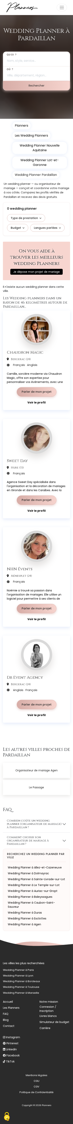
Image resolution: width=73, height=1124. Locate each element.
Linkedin (11, 1049)
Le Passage (36, 787)
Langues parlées (45, 228)
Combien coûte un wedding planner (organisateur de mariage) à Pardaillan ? (34, 824)
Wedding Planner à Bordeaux (21, 981)
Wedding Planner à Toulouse (21, 987)
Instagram (13, 1037)
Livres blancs (48, 1016)
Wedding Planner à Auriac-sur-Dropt (32, 891)
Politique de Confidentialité (36, 1092)
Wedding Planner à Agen (24, 924)
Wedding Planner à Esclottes (27, 918)
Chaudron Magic (25, 352)
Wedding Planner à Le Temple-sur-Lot (34, 885)
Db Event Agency (25, 677)
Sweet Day (17, 460)
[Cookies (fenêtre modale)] (7, 1117)
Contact (8, 1026)
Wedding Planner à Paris (18, 970)
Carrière (45, 1028)
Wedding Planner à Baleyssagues (30, 897)
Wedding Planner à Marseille (21, 992)
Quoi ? (12, 54)
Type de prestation (24, 218)
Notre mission (49, 1002)
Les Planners (11, 1008)
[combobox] (36, 59)
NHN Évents (19, 568)
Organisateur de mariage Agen (36, 770)
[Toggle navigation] (62, 7)
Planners (21, 125)
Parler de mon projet (37, 392)
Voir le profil (36, 402)
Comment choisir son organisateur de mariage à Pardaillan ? (28, 840)
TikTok (10, 1061)
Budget (16, 228)
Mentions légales (36, 1075)
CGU (36, 1081)
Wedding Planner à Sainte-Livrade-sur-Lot (36, 879)
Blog (6, 1020)
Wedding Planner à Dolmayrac (28, 873)
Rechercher (36, 86)
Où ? (10, 69)
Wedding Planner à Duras (25, 913)
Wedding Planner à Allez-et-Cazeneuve (35, 867)
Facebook (13, 1055)
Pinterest (12, 1043)
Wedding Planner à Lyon (18, 975)
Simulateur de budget (54, 1022)
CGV (36, 1086)
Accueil (8, 1002)
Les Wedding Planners (31, 135)
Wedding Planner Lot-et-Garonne (39, 162)
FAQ (5, 1014)
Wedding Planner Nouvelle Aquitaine (40, 147)
